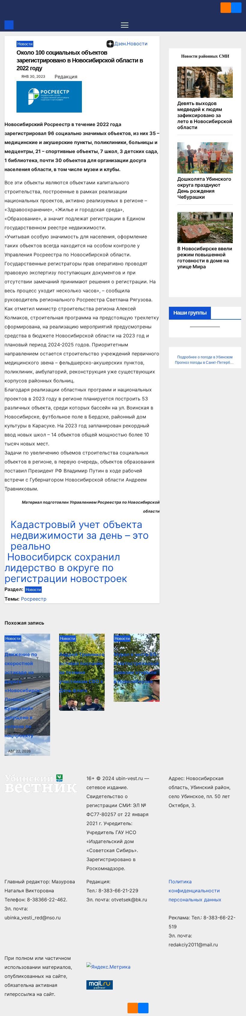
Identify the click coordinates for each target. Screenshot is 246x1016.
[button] (237, 25)
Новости (24, 44)
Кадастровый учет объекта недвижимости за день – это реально (79, 535)
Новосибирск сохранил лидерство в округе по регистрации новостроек (65, 567)
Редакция (66, 77)
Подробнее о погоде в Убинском (204, 357)
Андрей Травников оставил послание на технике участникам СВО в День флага (81, 672)
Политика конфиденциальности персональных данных (195, 891)
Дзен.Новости (131, 44)
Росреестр (33, 599)
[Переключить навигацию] (124, 24)
